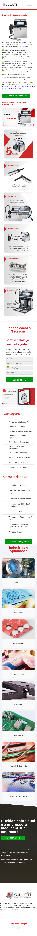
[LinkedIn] (13, 916)
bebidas (27, 84)
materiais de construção (12, 88)
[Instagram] (7, 916)
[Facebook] (2, 916)
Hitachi (25, 42)
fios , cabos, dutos (19, 86)
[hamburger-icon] (29, 6)
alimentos (18, 84)
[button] (18, 117)
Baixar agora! (19, 380)
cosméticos (31, 86)
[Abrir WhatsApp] (32, 931)
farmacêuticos (7, 86)
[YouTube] (18, 916)
